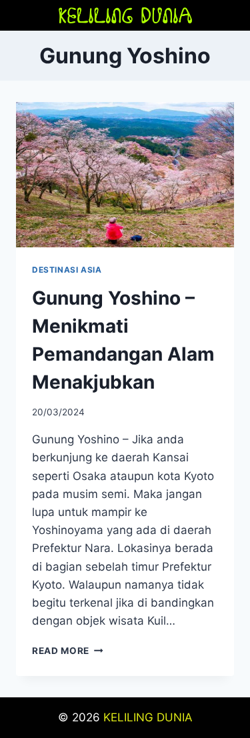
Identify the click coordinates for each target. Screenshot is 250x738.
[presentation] (125, 174)
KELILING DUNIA (148, 717)
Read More (67, 650)
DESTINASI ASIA (66, 270)
